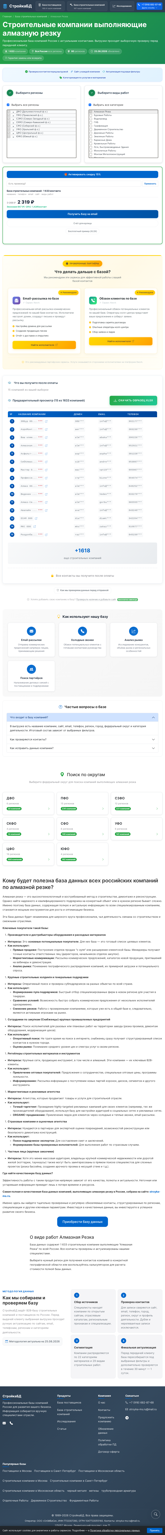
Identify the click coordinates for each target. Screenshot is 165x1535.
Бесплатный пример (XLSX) (82, 231)
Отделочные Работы (15, 1500)
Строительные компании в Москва (25, 1480)
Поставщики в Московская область (101, 1470)
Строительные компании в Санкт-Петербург (78, 1480)
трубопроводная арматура (118, 1490)
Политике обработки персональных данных (115, 1530)
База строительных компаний (31, 16)
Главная (7, 16)
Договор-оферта (108, 1451)
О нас (101, 1402)
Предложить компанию (106, 1419)
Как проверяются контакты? (28, 739)
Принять (155, 1530)
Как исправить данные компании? (31, 748)
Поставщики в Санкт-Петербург (55, 1470)
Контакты (104, 1410)
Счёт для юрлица (82, 223)
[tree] (41, 134)
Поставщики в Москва (17, 1470)
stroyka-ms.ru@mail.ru (143, 1409)
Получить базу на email (82, 214)
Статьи (61, 1428)
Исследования (66, 1421)
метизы (94, 1490)
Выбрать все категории (107, 104)
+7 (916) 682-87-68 (151, 4)
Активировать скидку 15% (82, 174)
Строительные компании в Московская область (33, 1490)
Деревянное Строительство (49, 1500)
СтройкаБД (20, 6)
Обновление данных (105, 1431)
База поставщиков (69, 1402)
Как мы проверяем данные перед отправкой (84, 590)
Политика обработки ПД (107, 1442)
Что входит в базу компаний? (29, 717)
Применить (150, 183)
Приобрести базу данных (83, 1222)
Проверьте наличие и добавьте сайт (96, 599)
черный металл (77, 1490)
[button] (155, 1514)
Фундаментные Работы (84, 1500)
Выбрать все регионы (25, 104)
